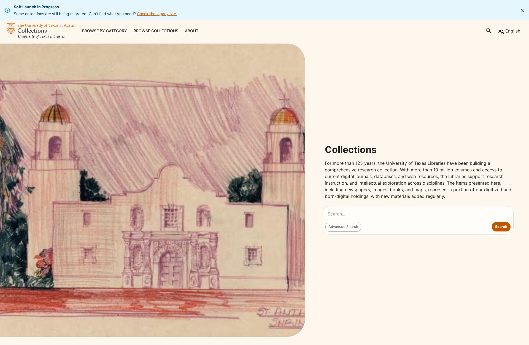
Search (501, 227)
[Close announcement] (523, 11)
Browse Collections (156, 30)
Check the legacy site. (157, 13)
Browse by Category (104, 30)
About (191, 30)
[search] (488, 30)
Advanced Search (343, 227)
